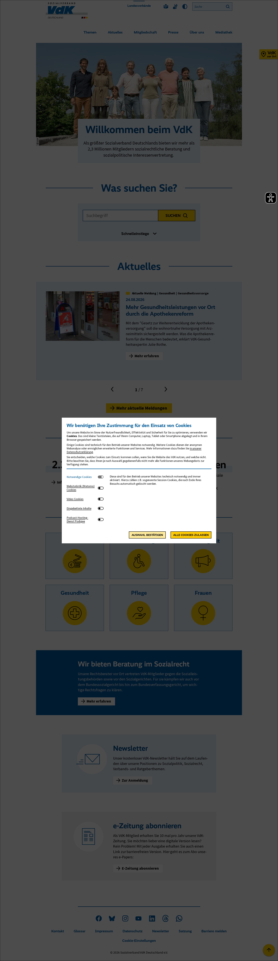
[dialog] (139, 480)
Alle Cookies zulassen (191, 535)
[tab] (82, 477)
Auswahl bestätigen (147, 535)
